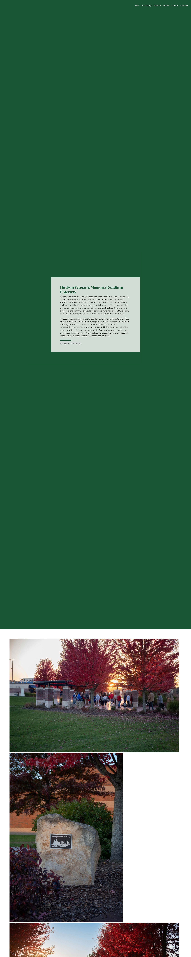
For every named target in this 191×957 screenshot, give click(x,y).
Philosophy (146, 6)
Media (166, 6)
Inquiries (184, 6)
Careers (174, 6)
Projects (157, 6)
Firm (137, 6)
